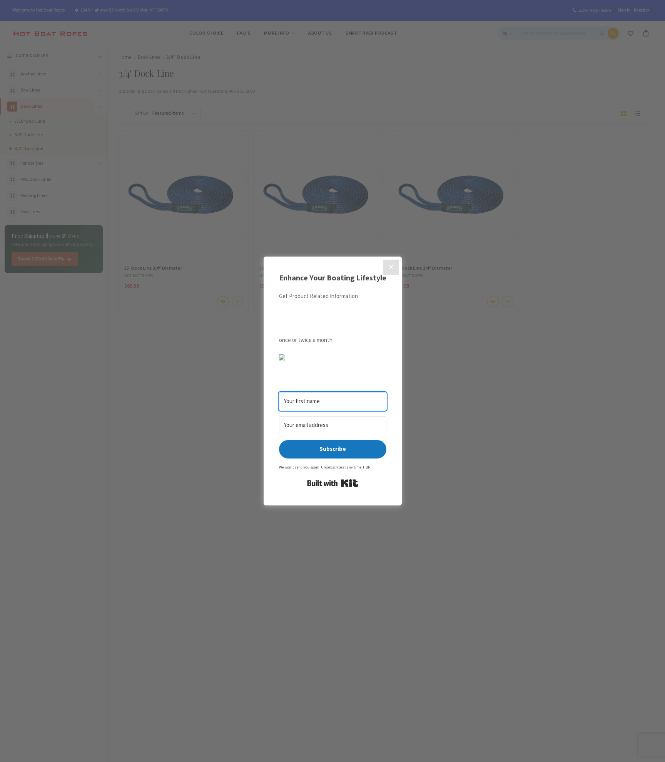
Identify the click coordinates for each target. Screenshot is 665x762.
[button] (332, 357)
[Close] (391, 267)
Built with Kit (332, 483)
